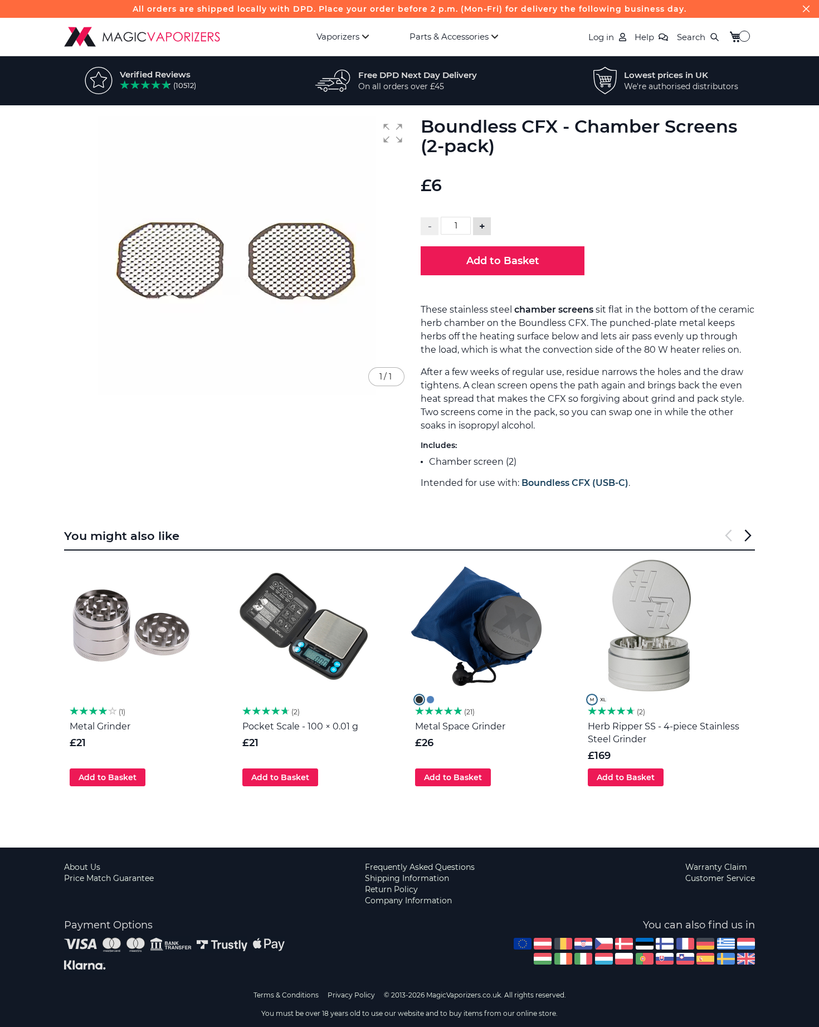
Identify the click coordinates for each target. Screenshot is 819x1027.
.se (726, 959)
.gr (726, 944)
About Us (82, 867)
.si (685, 959)
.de (705, 944)
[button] (393, 133)
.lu (604, 959)
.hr (583, 944)
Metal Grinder (100, 726)
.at (543, 944)
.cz (604, 944)
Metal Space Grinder (460, 726)
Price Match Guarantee (109, 878)
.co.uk (746, 959)
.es (705, 959)
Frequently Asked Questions (420, 867)
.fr (685, 944)
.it (583, 959)
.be (563, 944)
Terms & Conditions (286, 995)
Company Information (408, 900)
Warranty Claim (716, 867)
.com (523, 944)
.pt (645, 959)
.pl (624, 959)
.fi (665, 944)
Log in (601, 37)
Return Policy (391, 889)
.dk (624, 944)
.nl (746, 944)
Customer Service (720, 878)
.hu (543, 959)
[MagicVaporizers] (142, 37)
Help (644, 37)
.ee (645, 944)
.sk (665, 959)
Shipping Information (407, 878)
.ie (563, 959)
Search (691, 37)
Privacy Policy (351, 995)
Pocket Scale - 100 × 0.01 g (300, 726)
